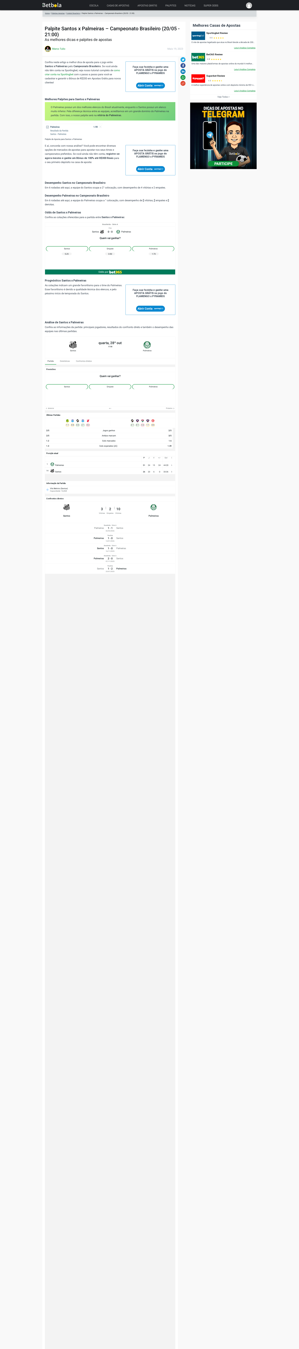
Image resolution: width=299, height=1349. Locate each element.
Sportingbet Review (217, 33)
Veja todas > (223, 97)
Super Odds (211, 5)
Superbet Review (215, 75)
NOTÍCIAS (190, 5)
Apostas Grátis (147, 5)
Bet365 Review (214, 54)
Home (47, 13)
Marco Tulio (58, 48)
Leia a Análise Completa (244, 48)
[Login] (249, 5)
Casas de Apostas (118, 5)
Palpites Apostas (58, 13)
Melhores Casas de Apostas (216, 25)
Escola (94, 5)
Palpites (170, 5)
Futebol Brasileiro (73, 13)
